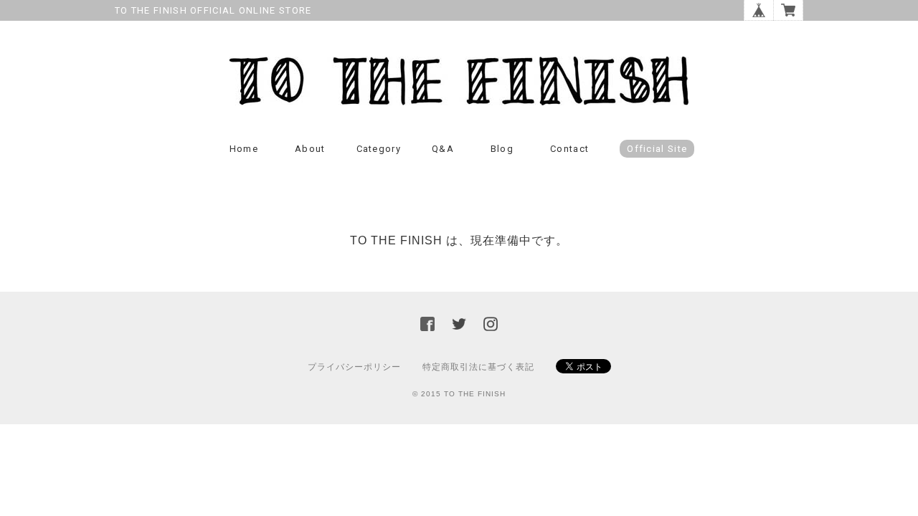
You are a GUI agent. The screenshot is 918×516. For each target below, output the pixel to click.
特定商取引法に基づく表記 (478, 367)
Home (244, 148)
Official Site (657, 148)
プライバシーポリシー (354, 367)
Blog (502, 148)
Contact (569, 148)
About (310, 148)
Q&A (443, 148)
